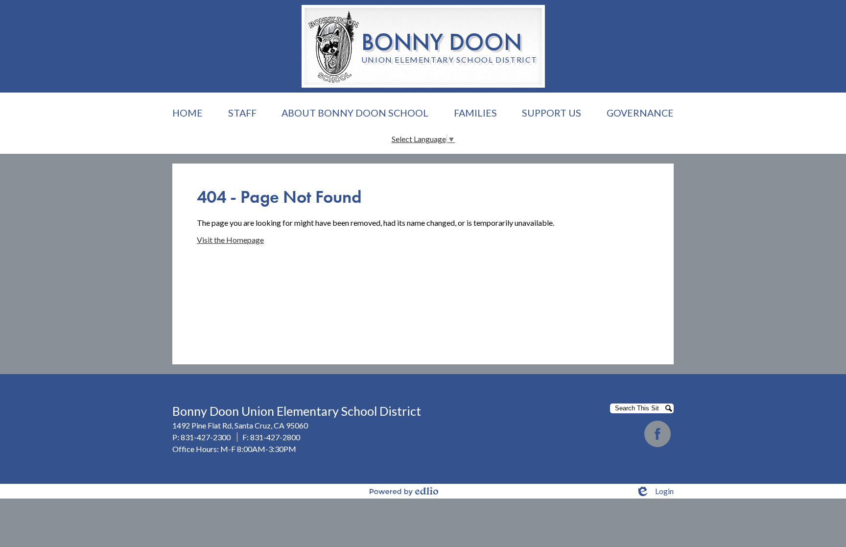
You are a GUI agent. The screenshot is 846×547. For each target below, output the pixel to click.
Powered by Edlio (404, 491)
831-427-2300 (206, 437)
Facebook (657, 434)
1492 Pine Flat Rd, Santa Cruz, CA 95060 (240, 425)
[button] (242, 113)
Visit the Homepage (230, 239)
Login (654, 491)
